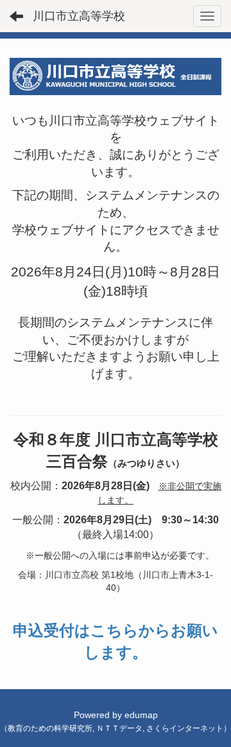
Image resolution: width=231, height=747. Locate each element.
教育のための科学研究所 (50, 728)
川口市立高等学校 (79, 16)
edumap (141, 715)
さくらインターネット (184, 728)
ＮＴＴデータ (119, 728)
